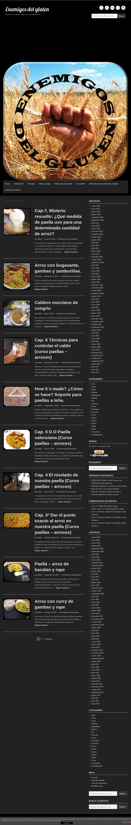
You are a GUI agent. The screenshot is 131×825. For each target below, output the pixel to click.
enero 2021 (95, 254)
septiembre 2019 (97, 293)
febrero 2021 (96, 251)
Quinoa (94, 421)
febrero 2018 (96, 347)
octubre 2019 (96, 291)
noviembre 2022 (97, 217)
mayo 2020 (95, 271)
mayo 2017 (95, 372)
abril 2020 (95, 274)
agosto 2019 (96, 296)
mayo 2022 (95, 226)
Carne (93, 387)
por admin (38, 239)
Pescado (94, 412)
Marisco (94, 398)
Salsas (94, 423)
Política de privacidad (63, 184)
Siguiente (49, 639)
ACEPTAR (67, 823)
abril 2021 (95, 248)
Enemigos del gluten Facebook (101, 8)
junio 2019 (95, 302)
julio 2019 (95, 299)
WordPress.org (96, 786)
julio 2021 (95, 243)
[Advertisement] (65, 41)
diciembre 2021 (97, 231)
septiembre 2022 (97, 220)
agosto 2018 (96, 330)
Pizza (93, 415)
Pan (92, 401)
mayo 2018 (95, 339)
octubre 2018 (96, 324)
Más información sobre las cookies (103, 184)
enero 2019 (95, 316)
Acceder (94, 777)
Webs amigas (44, 184)
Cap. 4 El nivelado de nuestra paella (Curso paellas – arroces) (57, 480)
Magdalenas (95, 395)
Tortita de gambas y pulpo (108, 506)
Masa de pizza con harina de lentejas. (105, 489)
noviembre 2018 (97, 322)
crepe (93, 390)
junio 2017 (95, 370)
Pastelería (95, 409)
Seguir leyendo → (72, 252)
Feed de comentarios (99, 783)
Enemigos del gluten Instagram (118, 8)
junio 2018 (95, 336)
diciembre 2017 (97, 353)
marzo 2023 (95, 212)
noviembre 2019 (97, 288)
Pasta (93, 406)
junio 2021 (95, 245)
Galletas (94, 392)
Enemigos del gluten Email (123, 8)
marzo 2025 (95, 206)
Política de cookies (13, 190)
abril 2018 (95, 341)
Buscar (121, 16)
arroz (93, 384)
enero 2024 (95, 209)
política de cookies (25, 821)
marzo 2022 (95, 229)
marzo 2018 (95, 344)
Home (7, 184)
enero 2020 (95, 282)
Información (19, 184)
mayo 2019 (95, 305)
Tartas (93, 429)
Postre (93, 418)
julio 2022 (95, 223)
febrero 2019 (96, 313)
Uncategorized (96, 435)
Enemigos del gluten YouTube (112, 8)
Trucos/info (80, 184)
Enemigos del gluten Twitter (107, 8)
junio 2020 (95, 268)
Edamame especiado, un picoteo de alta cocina (109, 486)
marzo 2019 (95, 310)
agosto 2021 (96, 240)
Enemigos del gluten (27, 9)
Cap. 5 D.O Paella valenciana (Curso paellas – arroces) (53, 437)
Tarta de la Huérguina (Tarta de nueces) (106, 492)
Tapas (93, 426)
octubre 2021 (96, 237)
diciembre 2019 (97, 285)
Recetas (31, 184)
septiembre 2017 (97, 361)
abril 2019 (95, 307)
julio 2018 (95, 333)
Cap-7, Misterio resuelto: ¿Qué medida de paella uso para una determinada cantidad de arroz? (58, 222)
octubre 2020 (96, 260)
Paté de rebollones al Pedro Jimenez (105, 494)
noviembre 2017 (97, 355)
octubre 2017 (96, 358)
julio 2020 (95, 265)
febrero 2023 (96, 214)
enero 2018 (95, 350)
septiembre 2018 (97, 327)
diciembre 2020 (97, 257)
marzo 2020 (95, 276)
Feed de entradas (97, 780)
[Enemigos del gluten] (65, 121)
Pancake (94, 404)
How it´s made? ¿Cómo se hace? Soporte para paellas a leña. (59, 394)
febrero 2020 (96, 279)
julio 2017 (95, 367)
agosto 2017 (96, 364)
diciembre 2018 (97, 319)
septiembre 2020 (97, 262)
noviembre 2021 (97, 234)
